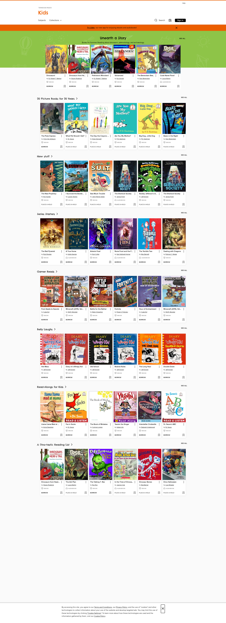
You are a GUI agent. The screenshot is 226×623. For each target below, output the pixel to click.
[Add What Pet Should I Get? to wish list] (85, 146)
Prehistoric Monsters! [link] (100, 76)
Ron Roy (95, 485)
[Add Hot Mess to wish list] (61, 377)
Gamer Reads (46, 271)
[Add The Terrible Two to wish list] (158, 262)
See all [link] (182, 38)
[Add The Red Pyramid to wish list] (61, 262)
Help (183, 3)
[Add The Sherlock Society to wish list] (134, 204)
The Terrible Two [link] (145, 251)
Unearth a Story (113, 38)
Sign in (180, 20)
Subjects (42, 20)
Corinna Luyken (97, 427)
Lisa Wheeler (169, 485)
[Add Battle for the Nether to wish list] (110, 319)
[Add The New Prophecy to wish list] (61, 204)
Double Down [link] (169, 367)
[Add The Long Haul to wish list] (158, 377)
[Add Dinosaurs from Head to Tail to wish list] (87, 86)
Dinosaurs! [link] (50, 76)
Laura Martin (166, 79)
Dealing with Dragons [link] (172, 251)
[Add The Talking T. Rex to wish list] (110, 492)
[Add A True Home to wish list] (85, 262)
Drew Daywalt (96, 139)
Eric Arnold (120, 79)
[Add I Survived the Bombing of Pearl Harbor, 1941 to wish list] (85, 204)
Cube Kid (46, 312)
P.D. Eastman (121, 139)
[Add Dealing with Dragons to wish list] (183, 262)
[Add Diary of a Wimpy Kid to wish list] (85, 377)
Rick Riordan (47, 254)
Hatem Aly (120, 427)
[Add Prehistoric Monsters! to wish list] (110, 86)
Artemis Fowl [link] (95, 251)
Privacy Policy (121, 607)
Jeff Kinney (144, 197)
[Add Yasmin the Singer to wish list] (134, 435)
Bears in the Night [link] (170, 136)
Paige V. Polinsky (122, 312)
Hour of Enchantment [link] (147, 309)
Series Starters (46, 214)
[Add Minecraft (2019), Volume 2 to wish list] (183, 319)
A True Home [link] (71, 251)
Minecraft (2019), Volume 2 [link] (172, 309)
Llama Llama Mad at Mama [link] (50, 424)
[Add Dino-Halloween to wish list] (183, 492)
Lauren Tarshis (72, 197)
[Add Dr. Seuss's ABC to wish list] (183, 435)
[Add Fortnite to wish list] (134, 319)
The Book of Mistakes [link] (99, 424)
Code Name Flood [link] (167, 76)
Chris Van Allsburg (49, 139)
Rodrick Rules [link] (120, 367)
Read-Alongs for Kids (50, 387)
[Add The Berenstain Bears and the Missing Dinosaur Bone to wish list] (155, 86)
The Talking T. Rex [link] (97, 482)
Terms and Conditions (103, 607)
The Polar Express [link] (48, 136)
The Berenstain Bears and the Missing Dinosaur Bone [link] (146, 76)
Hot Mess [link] (45, 367)
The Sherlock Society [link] (123, 194)
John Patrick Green (98, 197)
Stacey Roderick (76, 79)
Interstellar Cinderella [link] (147, 424)
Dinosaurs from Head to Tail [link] (77, 76)
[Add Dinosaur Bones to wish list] (158, 492)
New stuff (43, 156)
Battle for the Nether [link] (98, 309)
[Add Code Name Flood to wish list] (178, 86)
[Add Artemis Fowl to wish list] (110, 262)
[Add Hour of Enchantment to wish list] (158, 319)
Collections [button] (54, 20)
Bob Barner (144, 485)
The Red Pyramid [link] (48, 251)
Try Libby (91, 28)
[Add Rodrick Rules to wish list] (134, 377)
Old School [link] (94, 367)
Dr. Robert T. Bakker (54, 79)
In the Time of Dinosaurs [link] (124, 482)
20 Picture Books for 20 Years (56, 98)
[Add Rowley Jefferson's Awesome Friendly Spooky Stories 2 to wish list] (158, 204)
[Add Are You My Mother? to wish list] (134, 146)
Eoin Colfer (95, 254)
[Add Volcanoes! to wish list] (132, 86)
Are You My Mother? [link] (123, 136)
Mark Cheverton (97, 312)
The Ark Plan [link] (71, 482)
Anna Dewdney (48, 427)
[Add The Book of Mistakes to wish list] (110, 435)
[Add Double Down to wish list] (183, 377)
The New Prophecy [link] (48, 194)
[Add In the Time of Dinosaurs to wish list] (134, 492)
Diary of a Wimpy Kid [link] (74, 367)
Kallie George (72, 254)
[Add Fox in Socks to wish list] (85, 435)
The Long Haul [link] (145, 367)
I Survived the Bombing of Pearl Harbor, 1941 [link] (75, 194)
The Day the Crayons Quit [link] (99, 136)
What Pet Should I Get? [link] (75, 136)
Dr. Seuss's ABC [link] (169, 424)
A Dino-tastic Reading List (54, 444)
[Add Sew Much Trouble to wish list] (110, 204)
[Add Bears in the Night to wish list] (183, 146)
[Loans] (170, 20)
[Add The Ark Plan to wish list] (85, 492)
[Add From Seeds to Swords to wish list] (61, 319)
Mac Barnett (145, 254)
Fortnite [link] (118, 309)
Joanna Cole (121, 485)
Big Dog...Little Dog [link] (147, 136)
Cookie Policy (99, 616)
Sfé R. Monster (72, 312)
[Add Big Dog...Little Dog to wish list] (158, 146)
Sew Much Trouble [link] (97, 194)
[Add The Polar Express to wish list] (61, 146)
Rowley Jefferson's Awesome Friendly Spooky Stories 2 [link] (148, 194)
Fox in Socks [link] (71, 424)
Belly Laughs (45, 329)
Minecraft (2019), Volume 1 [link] (75, 309)
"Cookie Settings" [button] (94, 613)
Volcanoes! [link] (119, 76)
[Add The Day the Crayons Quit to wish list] (110, 146)
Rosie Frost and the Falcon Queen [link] (124, 251)
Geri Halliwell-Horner (123, 254)
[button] (159, 20)
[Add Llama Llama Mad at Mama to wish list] (61, 435)
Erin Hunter (47, 197)
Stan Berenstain (144, 79)
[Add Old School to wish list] (110, 377)
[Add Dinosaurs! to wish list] (64, 86)
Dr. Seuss (71, 139)
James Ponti (121, 197)
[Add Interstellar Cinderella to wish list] (158, 435)
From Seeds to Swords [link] (50, 309)
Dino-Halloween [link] (169, 482)
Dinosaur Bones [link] (145, 482)
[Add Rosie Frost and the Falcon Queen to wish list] (134, 262)
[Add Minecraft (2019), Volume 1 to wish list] (85, 319)
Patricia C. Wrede (171, 254)
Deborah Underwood (148, 427)
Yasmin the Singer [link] (122, 424)
